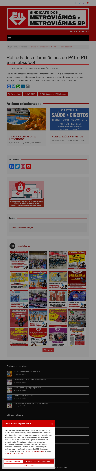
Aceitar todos (29, 465)
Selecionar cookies (13, 461)
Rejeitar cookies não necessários (38, 461)
